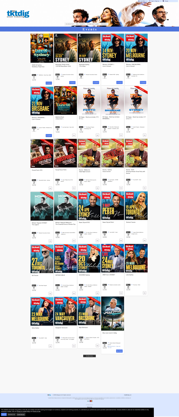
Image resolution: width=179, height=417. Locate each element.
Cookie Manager (21, 414)
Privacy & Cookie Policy (23, 411)
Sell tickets (80, 24)
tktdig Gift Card (93, 24)
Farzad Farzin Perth (60, 170)
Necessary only (11, 414)
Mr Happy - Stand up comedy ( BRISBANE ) (111, 117)
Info (74, 135)
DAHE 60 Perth (59, 118)
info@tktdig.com (127, 395)
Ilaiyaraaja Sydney (84, 65)
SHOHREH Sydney (84, 275)
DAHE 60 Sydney (38, 66)
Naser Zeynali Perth (108, 222)
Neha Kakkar (35, 328)
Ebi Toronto (35, 275)
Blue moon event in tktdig (110, 333)
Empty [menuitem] (166, 1)
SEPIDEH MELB (60, 275)
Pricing (103, 24)
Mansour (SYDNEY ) (108, 65)
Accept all (4, 414)
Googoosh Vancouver (61, 328)
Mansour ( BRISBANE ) (38, 118)
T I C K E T (48, 83)
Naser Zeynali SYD (84, 222)
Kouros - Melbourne (84, 170)
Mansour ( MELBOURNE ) (133, 65)
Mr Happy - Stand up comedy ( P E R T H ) (89, 118)
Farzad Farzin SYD (37, 170)
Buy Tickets (119, 351)
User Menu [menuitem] (142, 1)
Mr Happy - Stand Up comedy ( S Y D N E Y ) (136, 118)
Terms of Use (89, 406)
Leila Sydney (129, 275)
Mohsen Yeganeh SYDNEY (39, 223)
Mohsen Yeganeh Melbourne (65, 223)
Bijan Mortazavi (83, 327)
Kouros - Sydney (107, 170)
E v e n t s (69, 24)
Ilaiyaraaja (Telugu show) (63, 65)
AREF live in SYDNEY (109, 275)
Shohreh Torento (130, 222)
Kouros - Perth (135, 171)
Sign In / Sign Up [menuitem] (154, 1)
